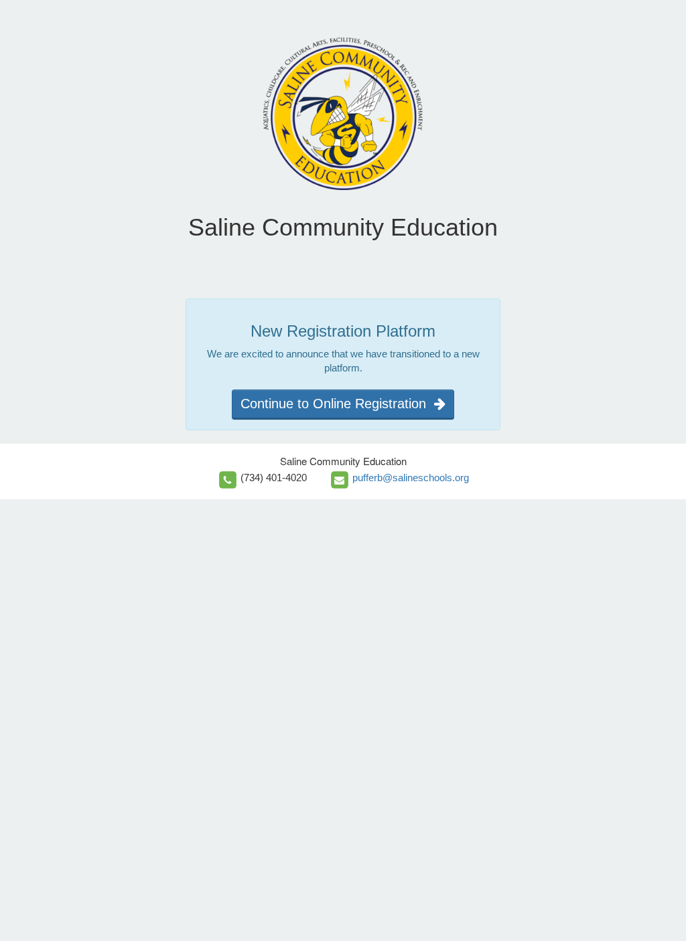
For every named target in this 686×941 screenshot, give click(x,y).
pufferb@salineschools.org (410, 477)
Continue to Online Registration (337, 403)
